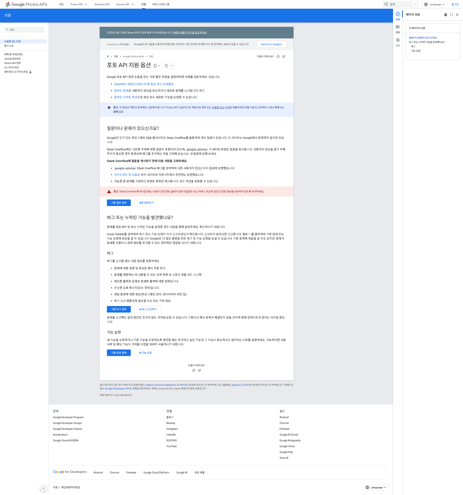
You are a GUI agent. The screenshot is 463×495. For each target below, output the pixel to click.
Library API (122, 4)
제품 (116, 56)
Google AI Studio (289, 434)
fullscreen (451, 15)
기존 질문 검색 (118, 202)
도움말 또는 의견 (221, 107)
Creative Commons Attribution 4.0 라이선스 (167, 385)
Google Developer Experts (67, 428)
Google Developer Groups (67, 423)
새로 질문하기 (146, 202)
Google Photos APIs (133, 56)
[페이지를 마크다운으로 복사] (166, 66)
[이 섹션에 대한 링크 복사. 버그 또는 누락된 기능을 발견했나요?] (176, 218)
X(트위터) (171, 440)
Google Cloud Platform (156, 472)
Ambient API (102, 4)
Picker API (76, 4)
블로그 (169, 417)
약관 (55, 487)
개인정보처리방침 (70, 487)
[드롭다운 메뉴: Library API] (133, 4)
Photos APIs (36, 4)
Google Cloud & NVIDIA (65, 440)
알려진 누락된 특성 (125, 97)
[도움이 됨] (278, 56)
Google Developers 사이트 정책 (121, 388)
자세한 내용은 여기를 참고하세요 (189, 32)
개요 (61, 4)
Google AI (182, 472)
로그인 (455, 4)
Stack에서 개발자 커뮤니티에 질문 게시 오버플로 (144, 84)
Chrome (284, 423)
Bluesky (170, 423)
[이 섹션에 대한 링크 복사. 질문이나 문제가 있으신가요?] (162, 129)
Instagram (172, 428)
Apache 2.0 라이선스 (242, 385)
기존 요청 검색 (118, 352)
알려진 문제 (121, 90)
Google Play (286, 452)
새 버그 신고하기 (147, 309)
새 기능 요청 (145, 352)
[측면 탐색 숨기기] (43, 488)
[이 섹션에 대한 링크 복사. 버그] (117, 253)
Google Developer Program (68, 417)
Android (284, 417)
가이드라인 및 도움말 (127, 174)
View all (284, 457)
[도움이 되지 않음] (283, 56)
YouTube (171, 446)
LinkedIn (171, 434)
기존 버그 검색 (118, 309)
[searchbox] (24, 30)
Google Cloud (287, 446)
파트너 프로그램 (160, 4)
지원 (143, 4)
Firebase (284, 428)
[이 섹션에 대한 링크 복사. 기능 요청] (124, 332)
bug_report (445, 15)
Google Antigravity (290, 440)
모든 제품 (200, 472)
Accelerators (60, 434)
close (457, 15)
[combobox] (401, 4)
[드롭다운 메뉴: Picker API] (87, 4)
